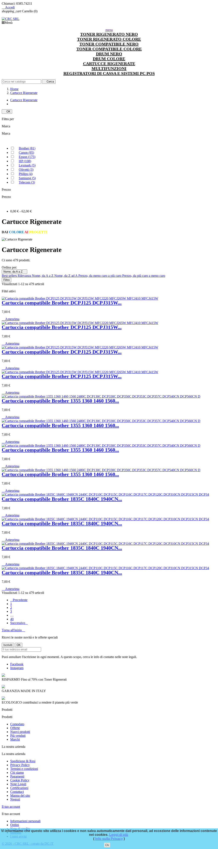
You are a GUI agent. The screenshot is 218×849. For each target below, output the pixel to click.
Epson (27, 157)
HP (25, 161)
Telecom (27, 182)
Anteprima (10, 319)
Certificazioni (19, 788)
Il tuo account (11, 806)
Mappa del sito (20, 795)
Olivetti (26, 169)
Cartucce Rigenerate (23, 100)
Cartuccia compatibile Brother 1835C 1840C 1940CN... (62, 499)
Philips (26, 174)
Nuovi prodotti (20, 732)
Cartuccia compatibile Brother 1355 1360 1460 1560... (60, 401)
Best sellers (10, 275)
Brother (27, 148)
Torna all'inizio (13, 630)
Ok (107, 845)
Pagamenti (17, 776)
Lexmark (27, 165)
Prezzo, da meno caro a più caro (100, 275)
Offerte (15, 728)
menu (109, 30)
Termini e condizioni (24, 769)
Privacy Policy (20, 765)
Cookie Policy (19, 780)
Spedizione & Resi (22, 761)
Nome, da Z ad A (66, 275)
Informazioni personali (25, 821)
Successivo (19, 623)
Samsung (27, 178)
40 (12, 619)
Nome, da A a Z (14, 271)
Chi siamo (17, 772)
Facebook (16, 664)
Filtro (6, 280)
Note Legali (18, 784)
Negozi (15, 799)
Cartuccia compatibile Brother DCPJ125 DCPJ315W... (62, 303)
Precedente (18, 600)
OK (6, 111)
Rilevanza (25, 275)
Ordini (14, 825)
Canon (26, 152)
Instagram (16, 668)
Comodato (17, 724)
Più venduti (18, 735)
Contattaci (17, 792)
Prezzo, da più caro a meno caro (143, 275)
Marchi (15, 739)
